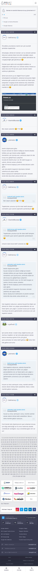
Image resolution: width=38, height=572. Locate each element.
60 (34, 442)
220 (22, 465)
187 (8, 461)
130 (5, 452)
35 (23, 440)
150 (20, 455)
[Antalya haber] (31, 493)
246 (22, 470)
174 (10, 459)
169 (33, 457)
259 (22, 472)
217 (15, 465)
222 (28, 465)
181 (27, 459)
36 (25, 440)
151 (23, 455)
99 (36, 446)
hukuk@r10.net (32, 548)
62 (2, 444)
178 (20, 459)
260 (24, 472)
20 (30, 437)
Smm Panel (31, 482)
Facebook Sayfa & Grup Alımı (25, 539)
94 (26, 446)
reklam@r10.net (32, 544)
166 (25, 457)
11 (14, 437)
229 (11, 467)
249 (30, 470)
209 (30, 463)
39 (30, 440)
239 (3, 470)
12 (16, 437)
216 (12, 465)
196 (30, 461)
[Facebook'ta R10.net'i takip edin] (34, 509)
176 (15, 459)
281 (22, 476)
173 (8, 459)
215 (10, 465)
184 (35, 459)
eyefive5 (11, 324)
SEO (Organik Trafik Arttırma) (8, 531)
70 (17, 444)
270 (17, 474)
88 (15, 446)
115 (4, 450)
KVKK (9, 560)
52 (19, 442)
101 (6, 448)
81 (1, 446)
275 (30, 474)
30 (13, 440)
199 (3, 463)
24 (2, 440)
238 (35, 467)
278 (14, 476)
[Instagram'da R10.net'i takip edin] (17, 509)
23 (35, 437)
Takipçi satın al (19, 482)
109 (26, 448)
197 (33, 461)
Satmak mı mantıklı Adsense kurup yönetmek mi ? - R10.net (6, 3)
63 (4, 444)
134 (15, 452)
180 (25, 459)
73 (23, 444)
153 (28, 455)
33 (19, 440)
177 (18, 459)
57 (28, 442)
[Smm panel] (6, 488)
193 (23, 461)
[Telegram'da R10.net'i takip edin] (26, 509)
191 (18, 461)
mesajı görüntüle (12, 198)
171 (3, 459)
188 (10, 461)
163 (18, 457)
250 (32, 470)
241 (8, 470)
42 (36, 440)
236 (30, 467)
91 (21, 446)
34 (21, 440)
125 (28, 450)
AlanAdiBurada (13, 120)
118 (11, 450)
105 (16, 448)
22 (33, 437)
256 (14, 472)
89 (17, 446)
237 (32, 467)
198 (35, 461)
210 (33, 463)
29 (11, 440)
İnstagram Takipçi (23, 528)
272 (22, 474)
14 (19, 437)
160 (10, 457)
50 (15, 442)
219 (20, 465)
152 (25, 455)
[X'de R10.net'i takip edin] (21, 509)
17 (24, 437)
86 (11, 446)
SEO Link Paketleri (5, 534)
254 (8, 472)
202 (11, 463)
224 (33, 465)
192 (20, 461)
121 (18, 450)
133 (13, 452)
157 (3, 457)
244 (16, 470)
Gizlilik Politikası (28, 557)
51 (17, 442)
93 (24, 446)
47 (9, 442)
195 (28, 461)
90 (19, 446)
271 (19, 474)
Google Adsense (4, 528)
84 (7, 446)
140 (30, 452)
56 (27, 442)
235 (27, 467)
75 (26, 444)
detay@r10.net (32, 552)
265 (3, 474)
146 (10, 455)
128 (36, 450)
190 (15, 461)
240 (5, 470)
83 (5, 446)
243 (13, 470)
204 (16, 463)
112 (33, 448)
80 (36, 444)
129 (3, 452)
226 (3, 467)
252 (3, 472)
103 (11, 448)
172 (5, 459)
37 (26, 440)
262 (30, 472)
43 (2, 442)
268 (11, 474)
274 (27, 474)
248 (27, 470)
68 (14, 444)
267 (9, 474)
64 (6, 444)
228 (8, 467)
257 (16, 472)
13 (17, 437)
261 (27, 472)
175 (13, 459)
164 (20, 457)
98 (34, 446)
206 (22, 463)
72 (21, 444)
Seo (31, 499)
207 (24, 463)
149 (18, 455)
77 (30, 444)
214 (7, 465)
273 (24, 474)
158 (5, 457)
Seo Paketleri (5, 503)
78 (32, 444)
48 (11, 442)
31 (15, 440)
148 (15, 455)
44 (3, 442)
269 (14, 474)
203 (14, 463)
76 (28, 444)
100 (3, 448)
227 (5, 467)
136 (20, 452)
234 (24, 467)
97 (32, 446)
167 (28, 457)
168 (30, 457)
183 (32, 459)
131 (8, 452)
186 (5, 461)
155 (33, 455)
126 (31, 450)
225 (36, 465)
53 (21, 442)
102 (8, 448)
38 (28, 440)
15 (21, 437)
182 (30, 459)
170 (35, 457)
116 (7, 450)
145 (8, 455)
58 (30, 442)
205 (19, 463)
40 (32, 440)
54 (23, 442)
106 (18, 448)
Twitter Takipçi (22, 536)
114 (2, 450)
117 (9, 450)
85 (9, 446)
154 (30, 455)
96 (30, 446)
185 (3, 461)
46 (7, 442)
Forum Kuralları (9, 563)
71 (19, 444)
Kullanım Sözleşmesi (28, 563)
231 (16, 467)
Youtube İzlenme (23, 534)
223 (30, 465)
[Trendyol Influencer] (19, 499)
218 (17, 465)
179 (22, 459)
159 (8, 457)
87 (13, 446)
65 (8, 444)
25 (3, 440)
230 (13, 467)
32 (17, 440)
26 (5, 440)
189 (13, 461)
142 (35, 452)
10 (12, 437)
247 (24, 470)
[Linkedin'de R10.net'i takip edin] (30, 509)
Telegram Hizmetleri (23, 531)
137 (23, 452)
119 (14, 450)
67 (12, 444)
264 (35, 472)
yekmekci (11, 140)
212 (2, 465)
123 (23, 450)
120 (16, 450)
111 (30, 448)
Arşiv (9, 557)
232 (19, 467)
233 (21, 467)
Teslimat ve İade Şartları (28, 560)
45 (5, 442)
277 (35, 474)
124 (26, 450)
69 (16, 444)
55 (25, 442)
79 (34, 444)
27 (7, 440)
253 (5, 472)
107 (21, 448)
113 (35, 448)
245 (19, 470)
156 (35, 455)
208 (27, 463)
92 (22, 446)
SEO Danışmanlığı (5, 536)
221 (25, 465)
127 (33, 450)
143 (3, 455)
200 (6, 463)
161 (13, 457)
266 (6, 474)
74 (25, 444)
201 (8, 463)
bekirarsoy (12, 37)
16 (23, 437)
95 (28, 446)
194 (25, 461)
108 (23, 448)
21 (31, 437)
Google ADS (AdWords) (6, 539)
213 (5, 465)
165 (23, 457)
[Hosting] (6, 482)
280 (19, 476)
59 (32, 442)
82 (3, 446)
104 (13, 448)
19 (28, 437)
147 (13, 455)
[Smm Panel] (19, 488)
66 (10, 444)
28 (9, 440)
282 (24, 476)
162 (15, 457)
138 (25, 452)
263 (32, 472)
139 (28, 452)
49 (13, 442)
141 (33, 452)
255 (11, 472)
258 (19, 472)
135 (18, 452)
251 (35, 470)
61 (36, 442)
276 (32, 474)
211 (35, 463)
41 (34, 440)
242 (11, 470)
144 (5, 455)
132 (10, 452)
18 (26, 437)
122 (21, 450)
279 (16, 476)
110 (28, 448)
